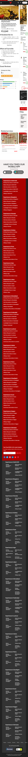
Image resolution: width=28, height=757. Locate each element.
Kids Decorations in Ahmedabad (10, 302)
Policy (22, 742)
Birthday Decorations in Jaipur (9, 281)
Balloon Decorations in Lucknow (10, 337)
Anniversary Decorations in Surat (10, 407)
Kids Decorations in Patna (8, 368)
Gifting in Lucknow (7, 339)
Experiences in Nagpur (9, 411)
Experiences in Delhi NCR (10, 180)
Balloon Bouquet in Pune (8, 250)
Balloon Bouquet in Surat (8, 398)
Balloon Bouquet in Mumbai (9, 217)
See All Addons (24, 88)
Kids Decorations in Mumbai (9, 219)
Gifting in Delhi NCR (7, 193)
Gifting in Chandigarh (8, 388)
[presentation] (1, 141)
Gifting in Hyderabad (7, 325)
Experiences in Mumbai (9, 213)
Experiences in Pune (8, 246)
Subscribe (18, 453)
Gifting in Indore (6, 355)
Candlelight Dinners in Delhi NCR (10, 191)
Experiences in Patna (8, 361)
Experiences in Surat (8, 394)
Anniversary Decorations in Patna (10, 374)
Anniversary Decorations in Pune (10, 259)
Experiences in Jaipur (9, 279)
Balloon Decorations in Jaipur (9, 287)
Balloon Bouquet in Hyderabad (9, 316)
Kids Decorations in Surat (8, 401)
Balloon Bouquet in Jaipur (8, 283)
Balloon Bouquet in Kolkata (9, 234)
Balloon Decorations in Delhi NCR (10, 189)
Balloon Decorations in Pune (9, 255)
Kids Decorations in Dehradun (9, 434)
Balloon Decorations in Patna (9, 370)
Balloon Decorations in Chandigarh (10, 386)
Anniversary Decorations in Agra (10, 275)
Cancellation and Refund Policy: (24, 116)
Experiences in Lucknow (9, 329)
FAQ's (18, 742)
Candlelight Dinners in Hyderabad (10, 323)
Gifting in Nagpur (7, 421)
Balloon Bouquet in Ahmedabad (10, 300)
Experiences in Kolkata (9, 230)
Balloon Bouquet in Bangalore (9, 201)
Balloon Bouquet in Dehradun (9, 431)
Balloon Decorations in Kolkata (10, 238)
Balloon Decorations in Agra (9, 271)
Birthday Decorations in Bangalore (10, 199)
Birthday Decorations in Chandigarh (11, 380)
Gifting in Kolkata (7, 242)
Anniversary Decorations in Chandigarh (11, 391)
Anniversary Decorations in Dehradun (11, 440)
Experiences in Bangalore (10, 197)
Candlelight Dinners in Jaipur (9, 290)
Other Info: (22, 126)
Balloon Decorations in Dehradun (10, 436)
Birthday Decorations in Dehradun (10, 429)
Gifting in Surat (6, 405)
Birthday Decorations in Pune (9, 248)
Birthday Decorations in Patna (9, 363)
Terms (26, 742)
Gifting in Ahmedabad (8, 306)
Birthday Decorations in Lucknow (10, 330)
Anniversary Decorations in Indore (10, 358)
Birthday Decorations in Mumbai (10, 215)
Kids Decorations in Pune (8, 252)
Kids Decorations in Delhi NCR (10, 187)
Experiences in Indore (9, 345)
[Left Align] (2, 76)
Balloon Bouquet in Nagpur (9, 415)
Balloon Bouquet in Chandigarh (10, 382)
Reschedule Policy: (23, 122)
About (4, 742)
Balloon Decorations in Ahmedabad (10, 304)
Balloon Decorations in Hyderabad (10, 320)
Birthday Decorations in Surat (9, 396)
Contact (9, 742)
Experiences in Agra (8, 263)
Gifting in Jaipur (6, 292)
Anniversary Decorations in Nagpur (10, 423)
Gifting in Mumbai (7, 226)
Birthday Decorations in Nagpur (10, 413)
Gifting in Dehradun (7, 438)
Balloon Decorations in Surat (9, 403)
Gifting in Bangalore (7, 209)
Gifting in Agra (6, 273)
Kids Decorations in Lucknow (9, 335)
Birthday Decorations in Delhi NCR (10, 182)
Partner (13, 742)
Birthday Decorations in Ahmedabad (11, 297)
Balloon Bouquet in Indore (9, 349)
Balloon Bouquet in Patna (8, 365)
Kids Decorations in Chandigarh (10, 384)
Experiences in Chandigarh (10, 378)
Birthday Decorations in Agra (9, 265)
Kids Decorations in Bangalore (9, 203)
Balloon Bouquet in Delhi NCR (9, 184)
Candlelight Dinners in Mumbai (10, 224)
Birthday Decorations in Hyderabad (10, 314)
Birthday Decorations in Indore (10, 347)
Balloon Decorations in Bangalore (10, 205)
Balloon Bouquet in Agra (8, 267)
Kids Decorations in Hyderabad (10, 318)
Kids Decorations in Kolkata (9, 236)
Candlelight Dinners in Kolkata (9, 240)
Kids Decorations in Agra (8, 269)
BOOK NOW (24, 108)
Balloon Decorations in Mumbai (10, 222)
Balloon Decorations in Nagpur (10, 419)
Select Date (22, 102)
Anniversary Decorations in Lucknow (11, 341)
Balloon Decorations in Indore (9, 353)
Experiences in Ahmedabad (10, 296)
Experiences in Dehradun (10, 427)
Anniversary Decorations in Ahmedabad (11, 308)
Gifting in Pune (6, 257)
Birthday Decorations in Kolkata (10, 232)
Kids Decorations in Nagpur (9, 417)
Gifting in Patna (6, 372)
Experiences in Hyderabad (10, 312)
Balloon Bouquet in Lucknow (9, 333)
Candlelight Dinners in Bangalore (10, 207)
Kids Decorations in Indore (9, 351)
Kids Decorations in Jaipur (9, 285)
